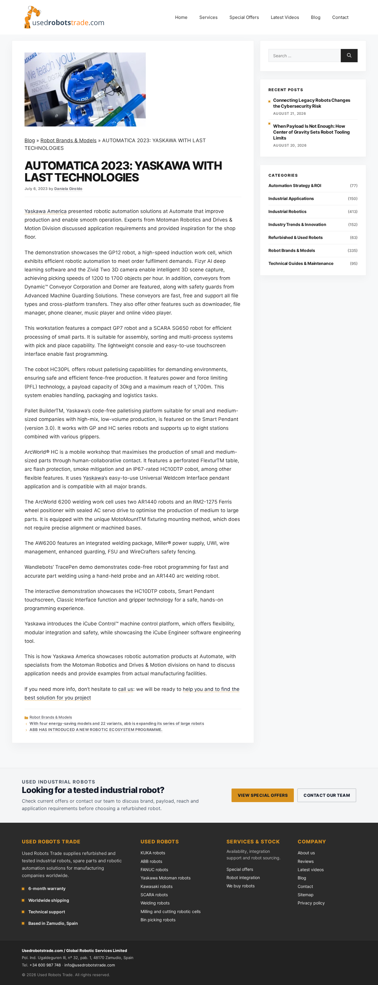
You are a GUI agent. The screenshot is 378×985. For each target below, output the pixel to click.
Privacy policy (311, 902)
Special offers (240, 869)
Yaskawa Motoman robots (165, 877)
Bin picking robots (158, 919)
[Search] (349, 55)
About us (306, 852)
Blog (315, 17)
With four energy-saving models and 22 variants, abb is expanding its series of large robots (117, 723)
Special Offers (244, 17)
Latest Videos (285, 17)
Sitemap (306, 894)
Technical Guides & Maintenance (300, 263)
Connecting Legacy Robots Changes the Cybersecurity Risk (311, 103)
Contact (340, 17)
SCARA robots (154, 894)
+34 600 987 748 (45, 965)
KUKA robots (153, 852)
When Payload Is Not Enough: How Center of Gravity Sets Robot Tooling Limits (311, 132)
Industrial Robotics (287, 211)
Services (208, 17)
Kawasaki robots (156, 886)
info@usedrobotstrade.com (89, 965)
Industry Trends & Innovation (297, 224)
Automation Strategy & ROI (294, 185)
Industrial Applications (291, 198)
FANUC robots (154, 869)
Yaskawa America (46, 211)
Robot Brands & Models (68, 140)
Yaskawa (93, 478)
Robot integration (243, 877)
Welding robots (155, 902)
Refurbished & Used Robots (295, 237)
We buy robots (241, 885)
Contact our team (327, 795)
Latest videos (311, 869)
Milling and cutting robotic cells (171, 911)
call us (125, 689)
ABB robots (151, 861)
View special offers (263, 795)
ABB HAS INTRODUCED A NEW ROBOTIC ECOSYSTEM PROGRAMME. (96, 729)
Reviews (306, 861)
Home (181, 17)
